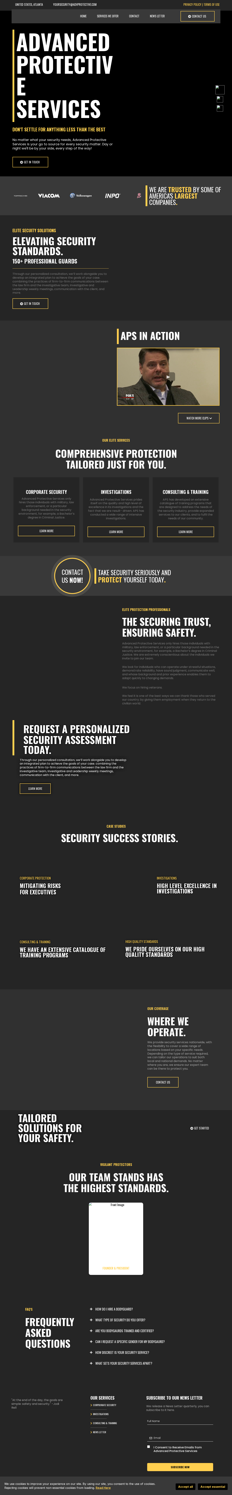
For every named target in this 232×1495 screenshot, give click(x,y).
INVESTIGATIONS (101, 1414)
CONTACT (134, 16)
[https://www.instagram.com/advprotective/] (220, 108)
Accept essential (212, 1486)
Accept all (185, 1486)
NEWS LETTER (157, 16)
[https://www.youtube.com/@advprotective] (220, 98)
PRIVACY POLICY (192, 4)
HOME (83, 16)
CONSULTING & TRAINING (105, 1423)
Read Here (103, 1488)
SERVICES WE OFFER (108, 16)
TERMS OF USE (211, 4)
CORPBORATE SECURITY (104, 1405)
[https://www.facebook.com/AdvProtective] (220, 89)
